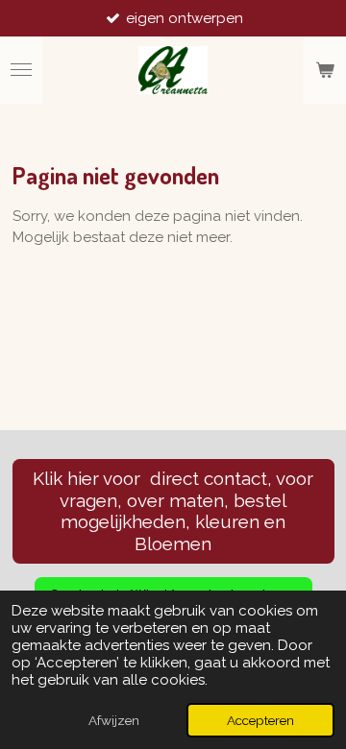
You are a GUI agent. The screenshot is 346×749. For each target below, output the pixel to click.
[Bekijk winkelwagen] (325, 70)
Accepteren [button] (260, 720)
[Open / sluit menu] (21, 70)
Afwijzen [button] (113, 720)
